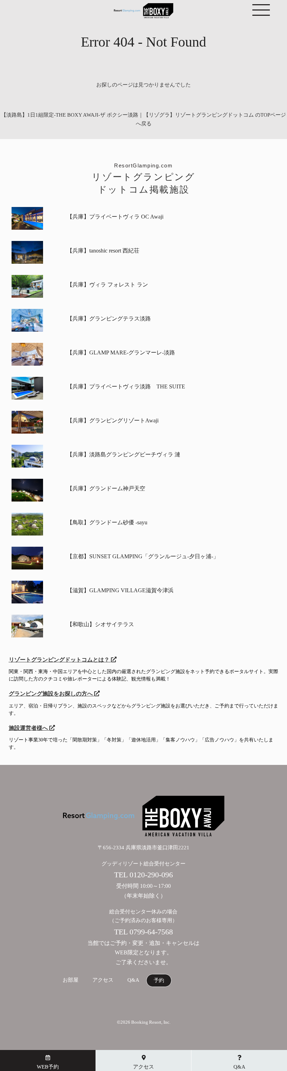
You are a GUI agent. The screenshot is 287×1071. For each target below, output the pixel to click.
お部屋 (70, 980)
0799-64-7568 (151, 931)
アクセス (102, 980)
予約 (159, 980)
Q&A (133, 980)
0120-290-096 (151, 874)
